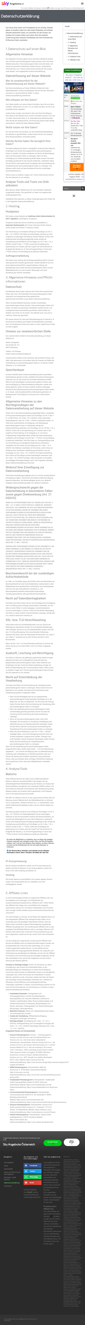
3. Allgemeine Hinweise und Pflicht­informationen (73, 49)
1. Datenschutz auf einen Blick (75, 38)
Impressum (8, 1186)
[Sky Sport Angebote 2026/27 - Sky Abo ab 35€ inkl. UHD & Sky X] (74, 93)
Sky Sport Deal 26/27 (77, 166)
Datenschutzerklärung (75, 33)
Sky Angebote (8, 1162)
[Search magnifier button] (83, 188)
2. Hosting (72, 42)
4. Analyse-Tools (74, 57)
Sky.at (6, 1166)
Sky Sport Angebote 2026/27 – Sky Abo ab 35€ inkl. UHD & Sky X (74, 77)
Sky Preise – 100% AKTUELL (10, 1178)
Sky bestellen (8, 1169)
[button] (82, 3)
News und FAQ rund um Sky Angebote (12, 1173)
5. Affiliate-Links (74, 60)
